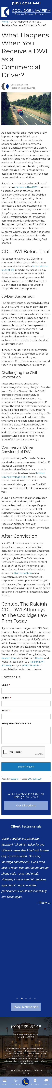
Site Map (26, 1073)
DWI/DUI (14, 779)
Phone (6, 698)
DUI (29, 779)
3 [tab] (26, 998)
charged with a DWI (25, 187)
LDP (39, 779)
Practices (16, 1084)
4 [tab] (30, 998)
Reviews (35, 1084)
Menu (4, 1084)
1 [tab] (17, 998)
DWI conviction (23, 573)
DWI (34, 779)
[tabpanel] (26, 862)
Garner (39, 658)
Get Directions (26, 805)
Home (5, 21)
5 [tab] (34, 998)
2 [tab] (21, 998)
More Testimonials (26, 1007)
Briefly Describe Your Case (16, 723)
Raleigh (5, 658)
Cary (13, 658)
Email (5, 710)
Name (5, 685)
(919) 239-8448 (30, 665)
